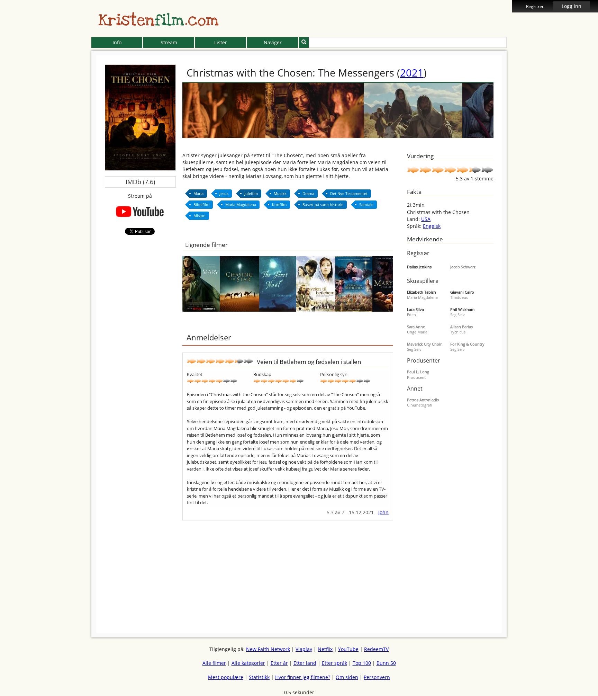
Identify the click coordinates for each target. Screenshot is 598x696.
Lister (220, 42)
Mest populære (225, 677)
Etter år (279, 663)
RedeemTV (376, 649)
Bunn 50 (386, 663)
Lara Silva (415, 309)
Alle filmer (214, 663)
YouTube (348, 649)
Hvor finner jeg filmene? (302, 677)
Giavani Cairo (462, 292)
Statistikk (259, 677)
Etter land (304, 663)
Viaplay (304, 649)
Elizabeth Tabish (421, 292)
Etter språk (334, 663)
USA (426, 219)
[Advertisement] (59, 159)
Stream (169, 42)
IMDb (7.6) (140, 182)
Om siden (347, 677)
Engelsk (432, 226)
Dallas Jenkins (419, 266)
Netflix (325, 649)
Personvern (377, 677)
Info (116, 42)
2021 (412, 72)
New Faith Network (268, 649)
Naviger (273, 42)
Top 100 (362, 663)
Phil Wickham (462, 309)
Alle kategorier (248, 663)
